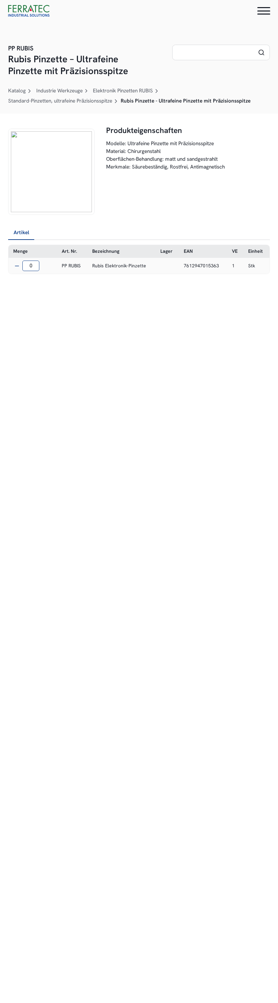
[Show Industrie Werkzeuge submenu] (86, 91)
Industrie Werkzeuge (59, 90)
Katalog (17, 90)
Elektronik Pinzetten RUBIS (123, 90)
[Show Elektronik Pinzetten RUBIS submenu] (156, 91)
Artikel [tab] (21, 232)
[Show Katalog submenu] (29, 91)
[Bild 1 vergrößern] (51, 172)
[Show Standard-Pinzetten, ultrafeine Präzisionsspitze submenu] (116, 101)
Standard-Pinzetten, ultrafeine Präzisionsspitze (60, 100)
